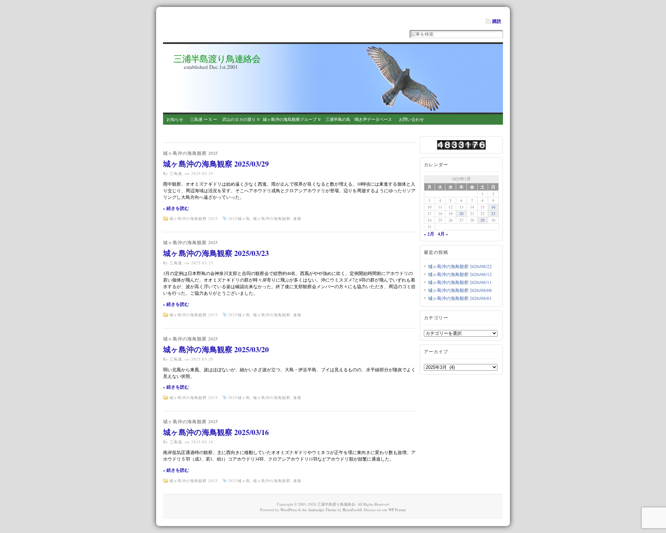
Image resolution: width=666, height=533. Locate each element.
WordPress (288, 509)
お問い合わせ (411, 119)
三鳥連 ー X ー (203, 119)
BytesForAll (352, 509)
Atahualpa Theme (322, 509)
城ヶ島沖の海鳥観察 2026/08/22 (460, 266)
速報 (297, 218)
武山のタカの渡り (239, 119)
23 (493, 213)
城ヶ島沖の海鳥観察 (271, 218)
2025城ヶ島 (239, 218)
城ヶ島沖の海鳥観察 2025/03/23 (216, 253)
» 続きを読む (176, 208)
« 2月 (429, 233)
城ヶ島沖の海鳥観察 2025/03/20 (216, 349)
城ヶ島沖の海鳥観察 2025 (190, 153)
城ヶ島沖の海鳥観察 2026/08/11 (460, 282)
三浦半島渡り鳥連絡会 (217, 58)
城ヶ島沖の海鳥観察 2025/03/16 (216, 432)
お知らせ (174, 119)
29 (482, 220)
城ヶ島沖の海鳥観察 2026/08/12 (460, 274)
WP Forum (397, 509)
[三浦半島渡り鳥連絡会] (333, 78)
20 (461, 213)
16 (493, 207)
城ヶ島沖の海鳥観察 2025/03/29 (216, 163)
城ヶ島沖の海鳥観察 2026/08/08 (460, 290)
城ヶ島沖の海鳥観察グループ (290, 119)
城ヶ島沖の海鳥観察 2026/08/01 (460, 298)
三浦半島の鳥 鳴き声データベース (358, 119)
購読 (496, 21)
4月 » (443, 233)
